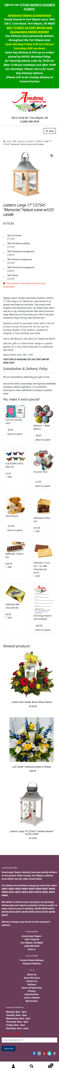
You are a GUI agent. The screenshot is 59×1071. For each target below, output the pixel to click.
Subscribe (8, 1048)
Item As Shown (14, 235)
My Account (32, 1000)
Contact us (31, 981)
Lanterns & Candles (25, 141)
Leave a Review (32, 997)
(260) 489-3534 (31, 946)
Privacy (32, 991)
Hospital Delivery (32, 963)
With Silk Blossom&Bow (18, 243)
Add (9, 476)
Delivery (31, 984)
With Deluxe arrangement (19, 259)
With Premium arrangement (20, 267)
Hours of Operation (32, 987)
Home (8, 141)
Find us (32, 949)
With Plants (12, 275)
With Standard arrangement (20, 251)
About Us (31, 974)
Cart (46, 1064)
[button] (52, 155)
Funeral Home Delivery (32, 960)
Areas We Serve (32, 977)
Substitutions (32, 994)
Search (32, 1066)
